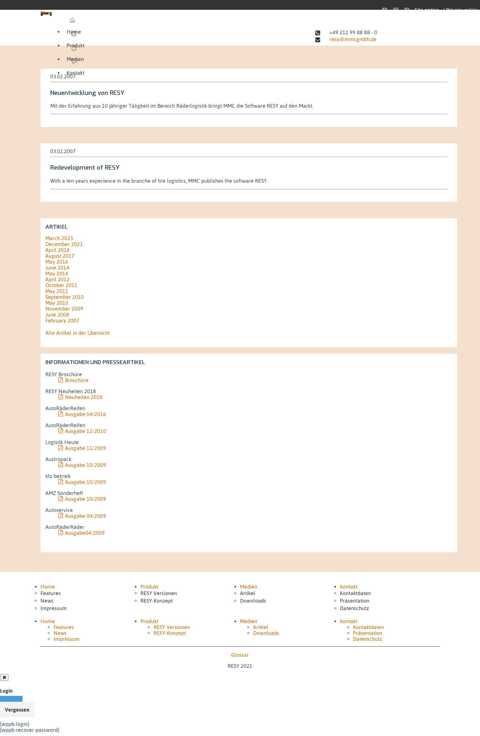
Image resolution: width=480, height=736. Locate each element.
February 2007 (62, 320)
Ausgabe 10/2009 (85, 465)
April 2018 (57, 250)
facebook (384, 10)
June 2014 (57, 267)
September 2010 (64, 297)
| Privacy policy (460, 10)
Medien (75, 59)
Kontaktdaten (355, 593)
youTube (395, 10)
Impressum (53, 608)
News (47, 601)
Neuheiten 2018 (84, 397)
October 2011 (61, 285)
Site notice (427, 10)
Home (74, 32)
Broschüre (76, 380)
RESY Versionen (158, 593)
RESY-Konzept (156, 601)
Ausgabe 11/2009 (85, 448)
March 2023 (59, 238)
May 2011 (56, 291)
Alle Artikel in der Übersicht (77, 333)
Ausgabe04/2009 (85, 533)
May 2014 (56, 273)
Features (50, 593)
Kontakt (75, 73)
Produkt (76, 45)
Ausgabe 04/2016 (85, 414)
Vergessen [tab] (17, 710)
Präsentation (354, 601)
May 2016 (56, 262)
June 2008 (57, 314)
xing (407, 10)
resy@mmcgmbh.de (352, 39)
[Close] (4, 677)
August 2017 (59, 256)
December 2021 (64, 244)
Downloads (253, 601)
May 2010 (56, 303)
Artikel (247, 593)
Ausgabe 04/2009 (85, 516)
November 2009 (64, 309)
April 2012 (57, 279)
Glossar (240, 655)
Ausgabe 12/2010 (85, 431)
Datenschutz (354, 608)
